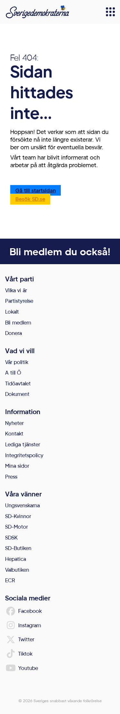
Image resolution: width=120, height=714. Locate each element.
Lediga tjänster (22, 444)
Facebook (30, 610)
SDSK (11, 537)
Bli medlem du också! (60, 251)
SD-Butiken (18, 548)
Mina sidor (17, 465)
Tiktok (25, 653)
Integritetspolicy (24, 455)
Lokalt (12, 311)
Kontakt (14, 433)
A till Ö (13, 372)
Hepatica (15, 558)
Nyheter (14, 423)
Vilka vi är (16, 290)
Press (11, 476)
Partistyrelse (19, 300)
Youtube (28, 668)
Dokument (17, 393)
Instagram (29, 625)
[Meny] (110, 11)
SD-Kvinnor (18, 516)
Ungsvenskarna (22, 505)
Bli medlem (18, 322)
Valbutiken (17, 569)
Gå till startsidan (35, 190)
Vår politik (16, 362)
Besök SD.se (30, 199)
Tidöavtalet (18, 383)
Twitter (26, 639)
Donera (13, 333)
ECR (10, 580)
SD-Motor (16, 526)
